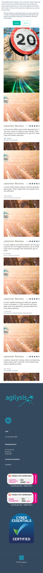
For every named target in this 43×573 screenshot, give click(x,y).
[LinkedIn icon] (21, 565)
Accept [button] (17, 23)
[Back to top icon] (21, 557)
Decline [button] (26, 23)
